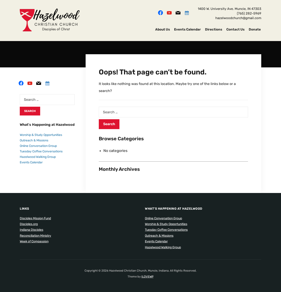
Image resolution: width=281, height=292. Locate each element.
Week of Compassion (34, 241)
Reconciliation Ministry (35, 236)
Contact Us (235, 29)
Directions (213, 29)
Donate (255, 29)
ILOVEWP (147, 276)
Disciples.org (29, 224)
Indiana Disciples (31, 230)
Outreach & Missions (34, 140)
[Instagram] (169, 12)
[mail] (178, 12)
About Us (162, 29)
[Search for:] (173, 112)
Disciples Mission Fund (35, 218)
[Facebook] (160, 12)
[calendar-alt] (186, 12)
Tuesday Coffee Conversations (41, 151)
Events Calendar (187, 29)
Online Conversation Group (38, 146)
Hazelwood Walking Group (38, 157)
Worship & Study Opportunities (41, 135)
